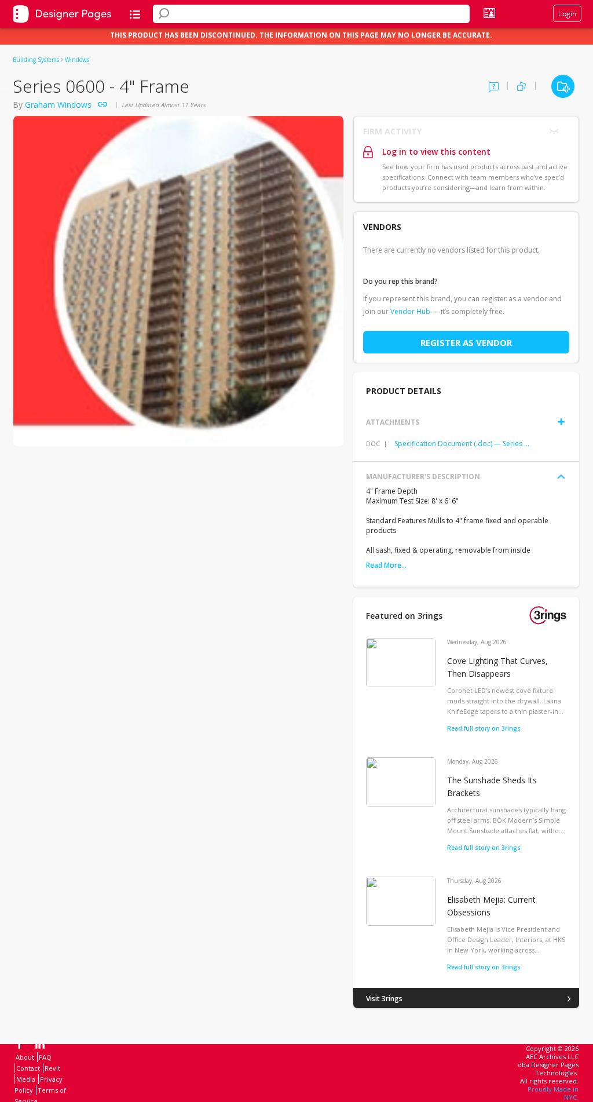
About (25, 1057)
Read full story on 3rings (484, 728)
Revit (52, 1068)
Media (25, 1079)
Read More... (386, 565)
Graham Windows (58, 104)
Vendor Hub (410, 311)
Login (567, 13)
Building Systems (36, 60)
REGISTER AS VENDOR (466, 342)
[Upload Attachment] (561, 421)
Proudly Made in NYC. (553, 1093)
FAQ (45, 1057)
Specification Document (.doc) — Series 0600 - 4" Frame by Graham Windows (462, 443)
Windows (77, 60)
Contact (28, 1068)
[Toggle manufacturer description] (561, 476)
